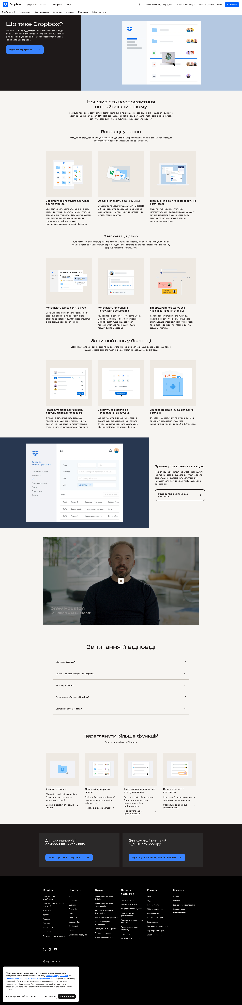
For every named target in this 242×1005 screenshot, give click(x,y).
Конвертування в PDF (104, 937)
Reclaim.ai (73, 926)
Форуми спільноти (155, 918)
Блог (149, 896)
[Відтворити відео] (121, 581)
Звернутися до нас (129, 904)
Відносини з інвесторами (184, 905)
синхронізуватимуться (57, 224)
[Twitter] (44, 949)
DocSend (73, 918)
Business (73, 905)
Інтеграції (47, 910)
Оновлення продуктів (78, 935)
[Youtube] (55, 949)
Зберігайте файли (54, 209)
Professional (74, 900)
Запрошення (152, 922)
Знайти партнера (154, 935)
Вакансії (176, 900)
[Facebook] (50, 949)
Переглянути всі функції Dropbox (121, 742)
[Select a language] (140, 4)
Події (149, 900)
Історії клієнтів (153, 905)
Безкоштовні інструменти (54, 936)
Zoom (137, 316)
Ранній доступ (49, 927)
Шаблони (47, 932)
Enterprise (73, 909)
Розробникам (153, 913)
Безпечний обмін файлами (106, 917)
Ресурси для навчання (131, 938)
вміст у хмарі (106, 137)
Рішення (46, 919)
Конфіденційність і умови (131, 909)
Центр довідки (127, 900)
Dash (71, 913)
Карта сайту (126, 934)
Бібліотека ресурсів (155, 909)
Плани (71, 930)
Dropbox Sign (104, 319)
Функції (46, 915)
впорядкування (101, 140)
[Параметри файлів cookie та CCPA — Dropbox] (41, 984)
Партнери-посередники (157, 926)
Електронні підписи (103, 933)
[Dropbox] (13, 4)
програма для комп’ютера (169, 209)
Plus (70, 896)
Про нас (176, 896)
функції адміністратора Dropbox (176, 472)
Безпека (46, 923)
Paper (152, 316)
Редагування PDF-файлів (106, 929)
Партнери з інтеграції (156, 930)
